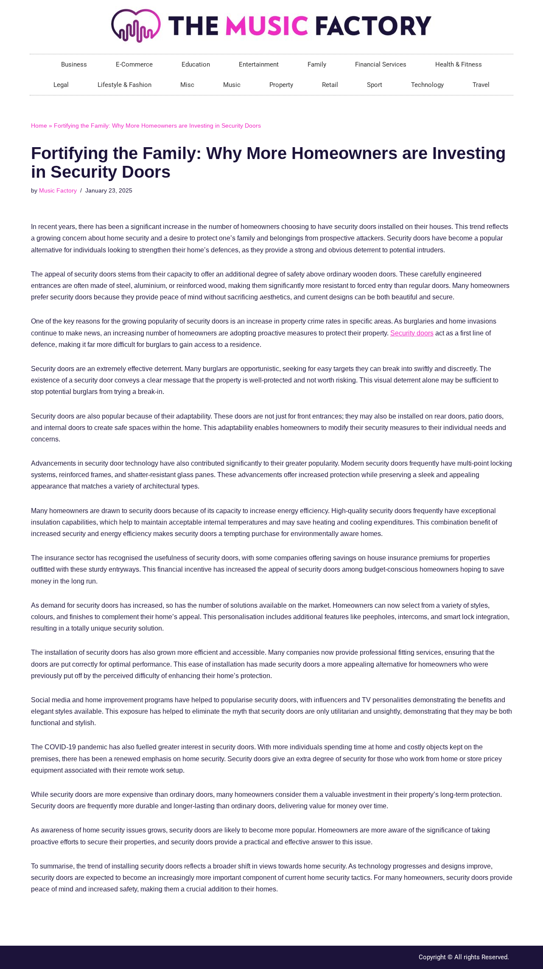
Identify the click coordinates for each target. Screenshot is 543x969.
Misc (187, 85)
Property (281, 85)
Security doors (412, 333)
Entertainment (259, 64)
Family (317, 64)
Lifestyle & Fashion (124, 85)
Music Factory (58, 190)
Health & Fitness (458, 64)
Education (196, 64)
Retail (330, 85)
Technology (427, 85)
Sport (374, 85)
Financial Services (380, 64)
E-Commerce (134, 64)
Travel (481, 85)
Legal (61, 85)
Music (232, 85)
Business (74, 64)
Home (39, 125)
